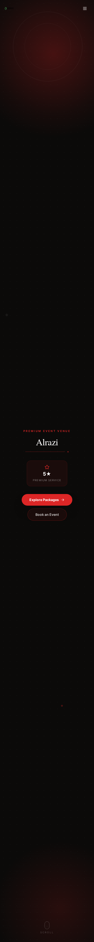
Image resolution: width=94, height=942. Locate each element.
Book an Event (47, 514)
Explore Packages (44, 500)
